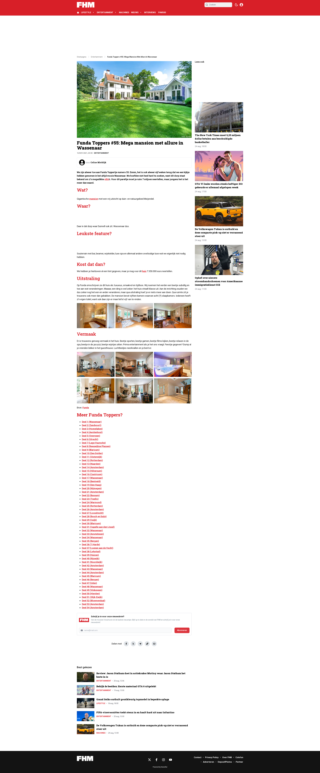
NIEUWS (134, 12)
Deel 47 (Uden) (89, 583)
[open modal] (241, 5)
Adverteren (208, 762)
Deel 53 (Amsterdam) (93, 604)
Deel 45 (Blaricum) (91, 576)
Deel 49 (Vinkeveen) (92, 590)
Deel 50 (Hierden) (91, 593)
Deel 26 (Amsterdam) (93, 509)
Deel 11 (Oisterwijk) (92, 457)
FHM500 (162, 12)
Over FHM (227, 757)
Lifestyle (100, 703)
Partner (239, 762)
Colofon (239, 757)
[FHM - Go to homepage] (85, 758)
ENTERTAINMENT (105, 12)
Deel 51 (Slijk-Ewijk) (92, 597)
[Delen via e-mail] (154, 643)
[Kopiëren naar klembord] (147, 643)
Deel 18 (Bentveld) (91, 481)
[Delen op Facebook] (126, 643)
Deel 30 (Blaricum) (91, 523)
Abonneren (182, 630)
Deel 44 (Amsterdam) (93, 572)
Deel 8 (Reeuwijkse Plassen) (96, 446)
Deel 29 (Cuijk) (89, 520)
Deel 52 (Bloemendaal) (93, 600)
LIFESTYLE (86, 12)
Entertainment (101, 153)
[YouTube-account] (170, 759)
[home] (78, 12)
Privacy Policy (211, 757)
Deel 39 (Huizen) (90, 555)
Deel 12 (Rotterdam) (92, 460)
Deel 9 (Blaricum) (91, 449)
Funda (85, 407)
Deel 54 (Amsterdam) (93, 607)
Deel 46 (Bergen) (90, 579)
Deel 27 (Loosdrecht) (93, 513)
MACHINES (124, 12)
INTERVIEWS (150, 12)
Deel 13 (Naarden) (91, 464)
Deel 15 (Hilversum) (92, 471)
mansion (93, 199)
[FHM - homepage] (85, 5)
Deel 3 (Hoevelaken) (92, 428)
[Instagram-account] (163, 759)
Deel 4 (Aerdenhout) (92, 432)
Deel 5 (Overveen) (91, 435)
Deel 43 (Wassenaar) (92, 569)
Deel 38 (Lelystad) (91, 551)
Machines (101, 733)
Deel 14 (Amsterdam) (93, 467)
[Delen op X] (133, 643)
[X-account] (149, 759)
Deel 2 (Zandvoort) (91, 425)
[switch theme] (236, 5)
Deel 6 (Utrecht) (90, 439)
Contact (197, 757)
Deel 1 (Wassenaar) (92, 421)
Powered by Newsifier (160, 767)
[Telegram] (140, 643)
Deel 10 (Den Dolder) (92, 453)
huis (144, 271)
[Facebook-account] (156, 759)
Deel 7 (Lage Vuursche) (94, 442)
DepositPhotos (225, 762)
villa (106, 179)
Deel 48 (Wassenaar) (92, 586)
